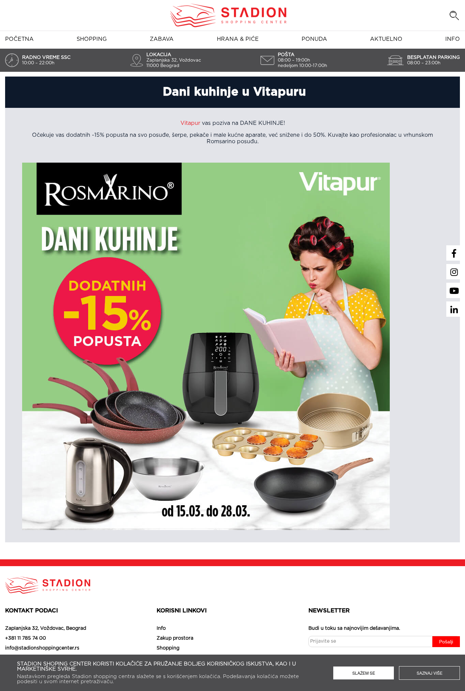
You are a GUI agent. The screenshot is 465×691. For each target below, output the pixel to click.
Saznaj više (430, 673)
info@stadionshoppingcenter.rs (42, 648)
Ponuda (314, 39)
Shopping (92, 39)
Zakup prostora (175, 638)
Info (452, 39)
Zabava (162, 39)
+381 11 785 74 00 (25, 638)
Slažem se (363, 673)
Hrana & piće (238, 39)
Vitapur (190, 123)
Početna (19, 39)
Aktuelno (386, 39)
